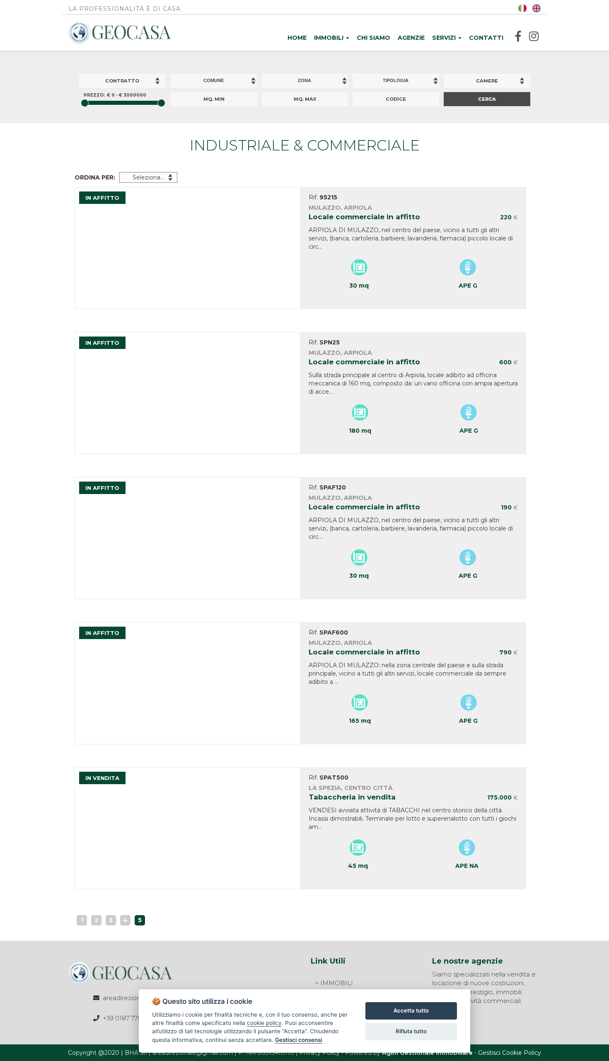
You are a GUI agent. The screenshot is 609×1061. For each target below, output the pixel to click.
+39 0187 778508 (128, 1018)
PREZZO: (94, 95)
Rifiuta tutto (411, 1031)
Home (297, 37)
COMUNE (213, 80)
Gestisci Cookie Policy (509, 1052)
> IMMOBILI (334, 983)
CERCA (487, 99)
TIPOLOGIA (395, 80)
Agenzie (411, 37)
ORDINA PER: (95, 177)
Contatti (486, 37)
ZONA (304, 80)
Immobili (329, 37)
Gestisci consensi (298, 1040)
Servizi (444, 37)
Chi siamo (373, 37)
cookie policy (264, 1023)
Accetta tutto (411, 1010)
